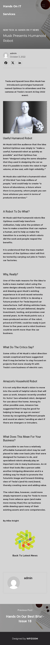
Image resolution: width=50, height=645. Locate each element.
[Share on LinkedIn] (19, 63)
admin (13, 53)
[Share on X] (13, 63)
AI (16, 30)
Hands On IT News (28, 30)
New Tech (8, 30)
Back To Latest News (25, 555)
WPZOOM (32, 638)
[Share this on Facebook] (6, 63)
